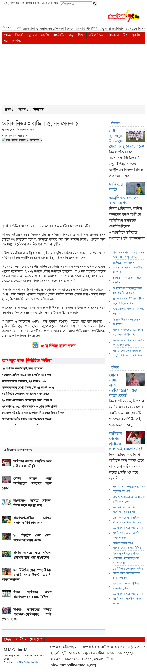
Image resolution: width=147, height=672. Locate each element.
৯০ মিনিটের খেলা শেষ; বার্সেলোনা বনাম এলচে (25, 394)
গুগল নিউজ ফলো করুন (58, 346)
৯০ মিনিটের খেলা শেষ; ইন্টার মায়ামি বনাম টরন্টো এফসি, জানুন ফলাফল (128, 533)
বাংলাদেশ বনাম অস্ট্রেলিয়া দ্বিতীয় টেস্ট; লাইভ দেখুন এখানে (129, 255)
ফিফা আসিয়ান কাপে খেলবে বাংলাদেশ (126, 322)
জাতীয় (45, 35)
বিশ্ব (125, 35)
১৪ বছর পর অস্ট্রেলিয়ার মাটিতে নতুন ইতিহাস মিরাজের (128, 301)
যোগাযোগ (36, 639)
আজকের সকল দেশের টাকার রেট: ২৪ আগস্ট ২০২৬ (28, 387)
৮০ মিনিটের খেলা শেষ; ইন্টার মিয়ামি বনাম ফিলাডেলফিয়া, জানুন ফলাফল (128, 573)
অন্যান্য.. (17, 41)
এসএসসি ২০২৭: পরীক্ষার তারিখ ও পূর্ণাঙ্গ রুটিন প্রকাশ (29, 407)
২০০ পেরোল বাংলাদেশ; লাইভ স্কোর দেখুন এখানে (128, 343)
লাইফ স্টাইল (96, 35)
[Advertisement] (73, 74)
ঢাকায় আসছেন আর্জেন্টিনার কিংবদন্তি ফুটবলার (126, 586)
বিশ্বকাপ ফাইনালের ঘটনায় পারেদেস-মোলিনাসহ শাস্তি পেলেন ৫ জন (126, 558)
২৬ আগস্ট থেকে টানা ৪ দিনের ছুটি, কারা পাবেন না (27, 400)
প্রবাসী (136, 35)
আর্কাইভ (20, 639)
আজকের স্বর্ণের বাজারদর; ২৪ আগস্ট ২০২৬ (24, 381)
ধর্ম (6, 41)
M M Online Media (28, 662)
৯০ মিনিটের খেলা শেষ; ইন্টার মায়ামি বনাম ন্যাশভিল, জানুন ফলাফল (128, 598)
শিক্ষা (81, 35)
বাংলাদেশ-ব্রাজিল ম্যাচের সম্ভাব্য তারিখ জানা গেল (26, 375)
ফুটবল (32, 35)
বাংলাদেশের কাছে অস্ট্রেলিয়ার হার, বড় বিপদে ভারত (127, 291)
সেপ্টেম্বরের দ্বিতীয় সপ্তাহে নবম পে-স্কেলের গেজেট (26, 419)
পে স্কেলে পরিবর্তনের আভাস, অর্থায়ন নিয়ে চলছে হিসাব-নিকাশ (33, 413)
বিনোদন (113, 35)
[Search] (95, 3)
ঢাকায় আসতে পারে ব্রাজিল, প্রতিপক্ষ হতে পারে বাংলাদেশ (127, 520)
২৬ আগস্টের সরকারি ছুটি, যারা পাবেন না (22, 368)
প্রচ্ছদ (7, 35)
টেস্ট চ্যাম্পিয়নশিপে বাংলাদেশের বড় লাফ (128, 311)
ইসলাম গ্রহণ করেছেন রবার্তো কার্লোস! (127, 280)
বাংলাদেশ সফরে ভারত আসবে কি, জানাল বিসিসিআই (128, 332)
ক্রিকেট (19, 35)
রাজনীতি (58, 35)
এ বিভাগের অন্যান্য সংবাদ (18, 450)
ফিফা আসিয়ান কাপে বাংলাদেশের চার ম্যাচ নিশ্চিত (127, 545)
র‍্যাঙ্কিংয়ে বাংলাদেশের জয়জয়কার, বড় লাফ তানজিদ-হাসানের (128, 267)
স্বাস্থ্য (71, 35)
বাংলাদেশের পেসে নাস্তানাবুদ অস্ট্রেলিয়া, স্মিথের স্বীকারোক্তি (127, 353)
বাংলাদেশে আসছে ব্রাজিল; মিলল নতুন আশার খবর (129, 489)
